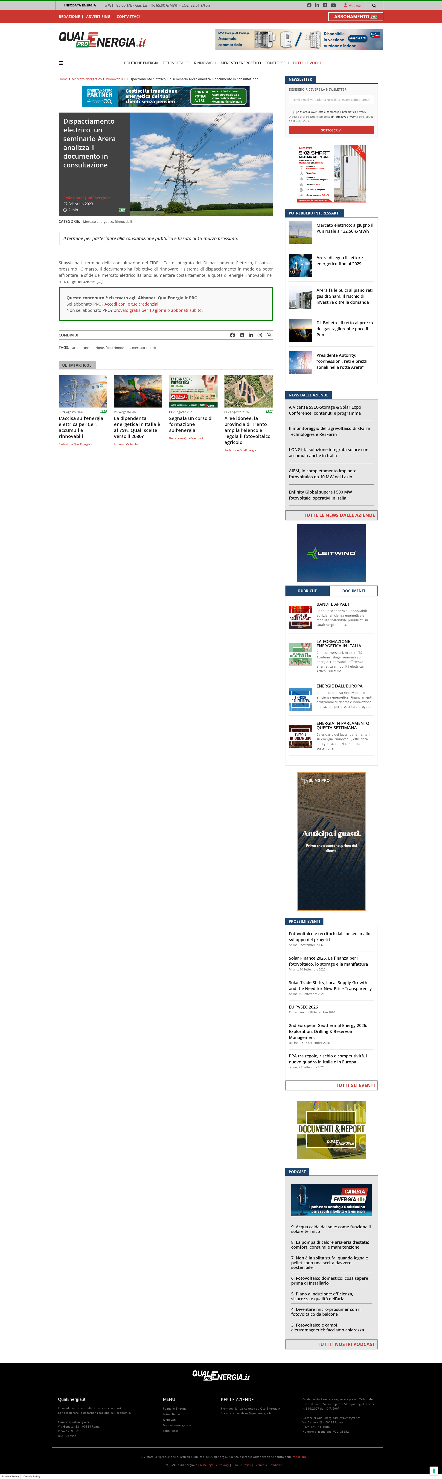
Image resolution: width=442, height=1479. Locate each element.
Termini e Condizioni (268, 1465)
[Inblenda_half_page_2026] (331, 841)
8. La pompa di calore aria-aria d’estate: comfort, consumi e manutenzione (330, 1244)
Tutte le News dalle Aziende (339, 515)
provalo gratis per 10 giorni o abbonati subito (158, 310)
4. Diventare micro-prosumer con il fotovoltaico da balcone (326, 1311)
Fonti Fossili (277, 62)
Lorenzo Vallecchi (126, 444)
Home (63, 79)
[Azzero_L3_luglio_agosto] (166, 96)
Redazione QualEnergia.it (86, 197)
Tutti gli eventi (355, 1085)
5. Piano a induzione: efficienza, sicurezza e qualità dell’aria (322, 1296)
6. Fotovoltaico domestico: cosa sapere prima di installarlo (329, 1280)
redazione (300, 1457)
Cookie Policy (242, 1465)
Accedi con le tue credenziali (132, 304)
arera (76, 347)
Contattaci (128, 16)
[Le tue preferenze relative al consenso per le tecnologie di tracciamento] (434, 1471)
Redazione (69, 16)
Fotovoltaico (176, 62)
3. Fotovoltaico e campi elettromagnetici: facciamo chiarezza (327, 1327)
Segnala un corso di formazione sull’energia (191, 424)
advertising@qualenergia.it (252, 1413)
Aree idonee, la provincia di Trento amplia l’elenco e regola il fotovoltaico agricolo (247, 430)
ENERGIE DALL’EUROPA (340, 686)
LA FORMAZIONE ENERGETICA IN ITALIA (339, 643)
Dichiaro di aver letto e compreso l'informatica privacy (331, 112)
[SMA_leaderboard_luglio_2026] (299, 39)
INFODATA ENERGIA (80, 5)
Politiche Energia (141, 62)
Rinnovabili (205, 62)
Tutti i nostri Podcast (346, 1344)
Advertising (98, 16)
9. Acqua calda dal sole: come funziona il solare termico (331, 1229)
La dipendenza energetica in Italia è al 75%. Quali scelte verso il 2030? (137, 427)
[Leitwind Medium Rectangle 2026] (331, 553)
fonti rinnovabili (118, 347)
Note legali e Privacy (214, 1465)
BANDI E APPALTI (334, 604)
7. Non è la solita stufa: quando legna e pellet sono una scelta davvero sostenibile (329, 1262)
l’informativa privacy (343, 116)
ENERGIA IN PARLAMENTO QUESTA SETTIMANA (343, 725)
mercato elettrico (145, 347)
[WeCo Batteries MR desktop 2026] (331, 173)
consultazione (93, 347)
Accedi (355, 5)
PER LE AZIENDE (237, 1399)
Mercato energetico (241, 62)
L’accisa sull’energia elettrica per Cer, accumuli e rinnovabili (81, 427)
